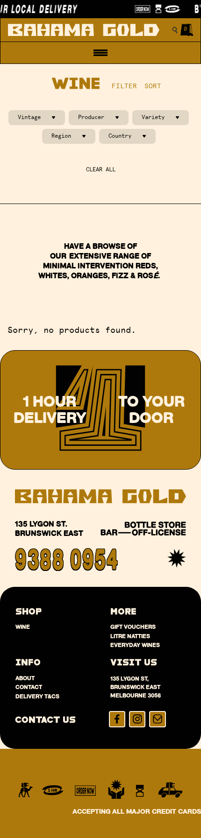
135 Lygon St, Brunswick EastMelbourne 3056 (135, 687)
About (25, 678)
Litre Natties (130, 636)
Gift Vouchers (133, 626)
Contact (28, 686)
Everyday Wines (135, 644)
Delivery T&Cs (37, 696)
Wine (22, 626)
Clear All (100, 169)
